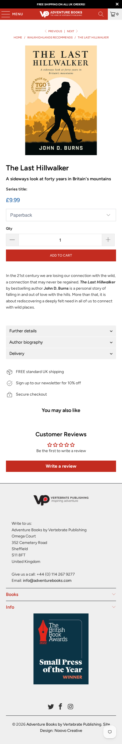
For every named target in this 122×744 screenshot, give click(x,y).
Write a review (61, 466)
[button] (61, 331)
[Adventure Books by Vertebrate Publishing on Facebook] (60, 707)
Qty (9, 228)
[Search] (101, 14)
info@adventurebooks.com (47, 580)
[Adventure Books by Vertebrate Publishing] (61, 14)
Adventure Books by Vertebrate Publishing (63, 724)
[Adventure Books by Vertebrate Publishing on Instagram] (70, 707)
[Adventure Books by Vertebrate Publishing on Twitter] (51, 707)
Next (71, 31)
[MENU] (3, 14)
